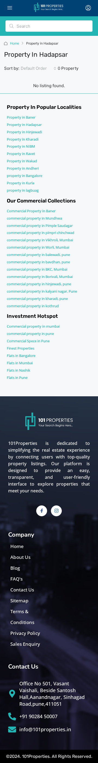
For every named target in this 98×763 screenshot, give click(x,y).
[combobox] (38, 68)
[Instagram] (56, 510)
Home (14, 43)
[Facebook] (41, 510)
